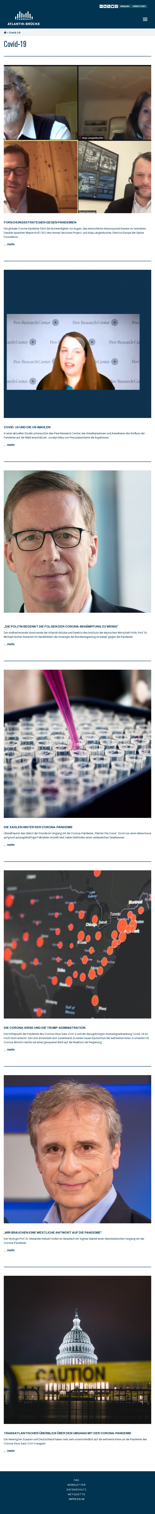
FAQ (76, 1480)
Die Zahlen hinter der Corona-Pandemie (38, 827)
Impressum (76, 1499)
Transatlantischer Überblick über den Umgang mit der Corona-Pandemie (67, 1433)
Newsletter (76, 1485)
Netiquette (76, 1494)
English (124, 6)
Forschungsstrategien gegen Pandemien (40, 222)
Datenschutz (77, 1489)
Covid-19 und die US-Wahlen (27, 427)
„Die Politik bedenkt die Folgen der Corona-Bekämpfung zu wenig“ (61, 626)
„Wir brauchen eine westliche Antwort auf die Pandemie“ (53, 1232)
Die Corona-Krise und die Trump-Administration (44, 1027)
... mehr (9, 244)
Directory (139, 6)
